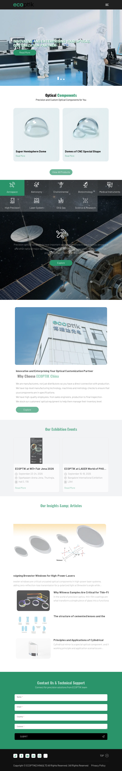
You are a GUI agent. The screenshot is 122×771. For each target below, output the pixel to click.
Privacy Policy (98, 765)
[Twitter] (45, 756)
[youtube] (27, 756)
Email (19, 707)
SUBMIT (24, 736)
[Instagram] (39, 756)
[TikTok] (15, 756)
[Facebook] (21, 756)
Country (20, 717)
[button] (58, 79)
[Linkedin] (33, 756)
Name (19, 697)
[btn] (107, 5)
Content (20, 726)
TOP (102, 755)
